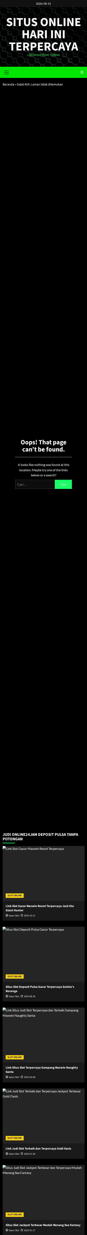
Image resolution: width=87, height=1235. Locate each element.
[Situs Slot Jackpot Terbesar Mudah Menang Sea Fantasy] (44, 1192)
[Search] (82, 72)
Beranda (8, 84)
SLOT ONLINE (14, 895)
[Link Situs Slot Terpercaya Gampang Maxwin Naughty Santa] (44, 1035)
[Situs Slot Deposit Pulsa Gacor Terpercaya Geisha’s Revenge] (44, 954)
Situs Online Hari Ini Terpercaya (43, 34)
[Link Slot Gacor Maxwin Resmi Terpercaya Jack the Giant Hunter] (44, 873)
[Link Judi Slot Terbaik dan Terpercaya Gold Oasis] (44, 1116)
